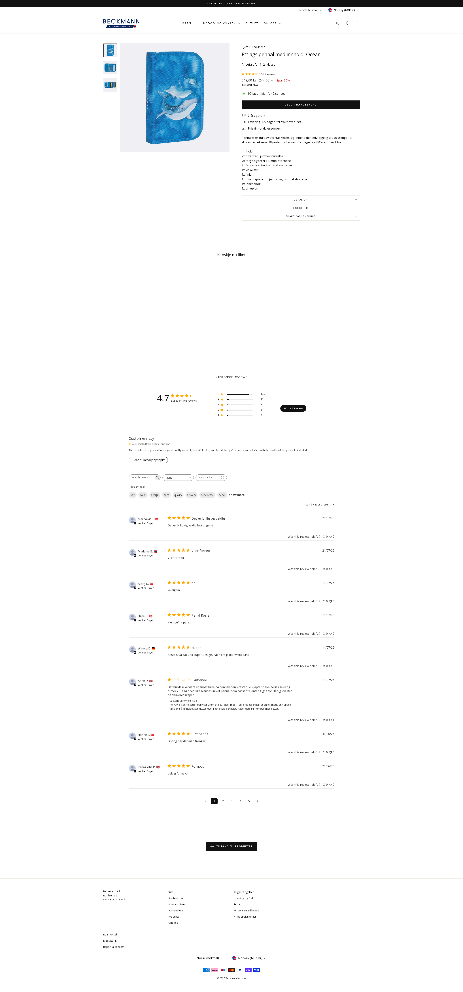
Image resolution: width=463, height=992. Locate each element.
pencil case (207, 495)
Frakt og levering (301, 216)
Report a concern (113, 946)
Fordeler (300, 208)
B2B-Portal (110, 934)
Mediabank (110, 940)
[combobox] (178, 477)
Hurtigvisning (134, 323)
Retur (236, 904)
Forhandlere (175, 910)
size (132, 495)
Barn (187, 23)
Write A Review (293, 408)
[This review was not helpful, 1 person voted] (330, 720)
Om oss (271, 23)
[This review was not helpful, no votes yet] (330, 537)
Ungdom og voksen (219, 23)
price (166, 495)
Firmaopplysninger (244, 916)
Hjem (245, 47)
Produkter (257, 47)
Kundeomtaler (177, 904)
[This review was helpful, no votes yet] (324, 537)
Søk (170, 892)
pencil (222, 495)
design (155, 495)
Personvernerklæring (246, 910)
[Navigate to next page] (257, 801)
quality (178, 495)
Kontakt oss (175, 898)
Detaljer (301, 199)
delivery (191, 495)
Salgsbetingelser (243, 892)
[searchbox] (141, 477)
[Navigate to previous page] (205, 801)
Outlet (251, 23)
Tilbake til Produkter (234, 846)
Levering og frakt (244, 898)
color (143, 495)
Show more (237, 495)
